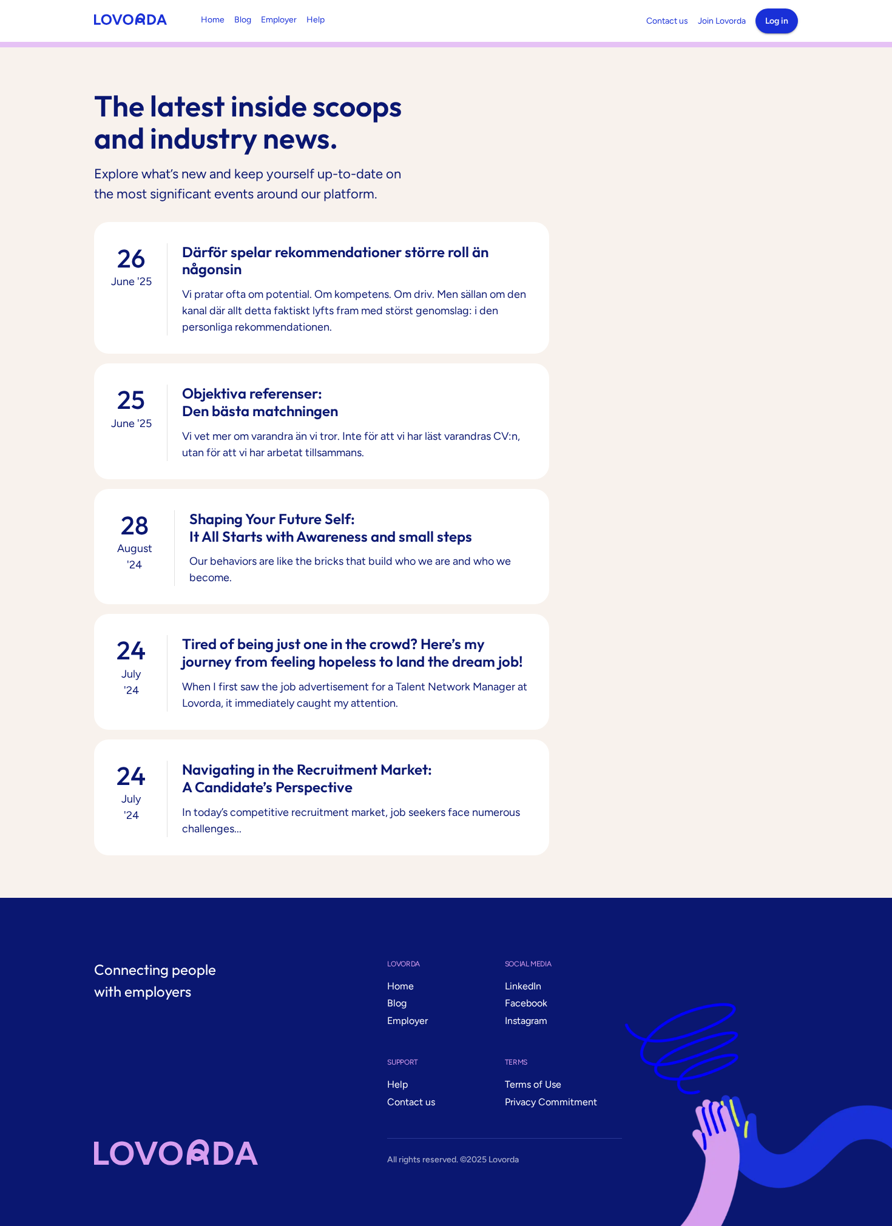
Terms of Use (533, 1084)
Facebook (526, 1003)
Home (213, 20)
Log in (776, 21)
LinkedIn (523, 986)
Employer (279, 20)
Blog (242, 20)
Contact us (667, 21)
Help (315, 20)
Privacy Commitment (551, 1102)
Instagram (526, 1020)
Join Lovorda (722, 21)
